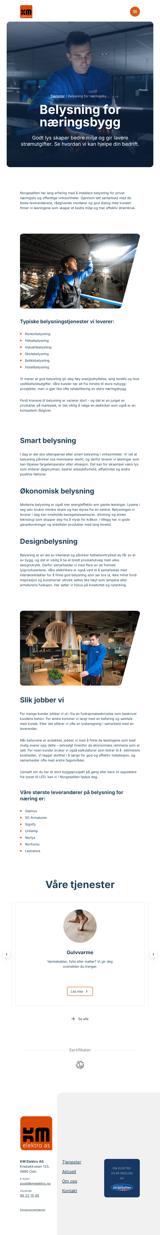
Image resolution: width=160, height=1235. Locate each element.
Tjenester (57, 96)
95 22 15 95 (29, 1195)
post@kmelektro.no (35, 1183)
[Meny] (135, 12)
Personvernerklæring (32, 1209)
